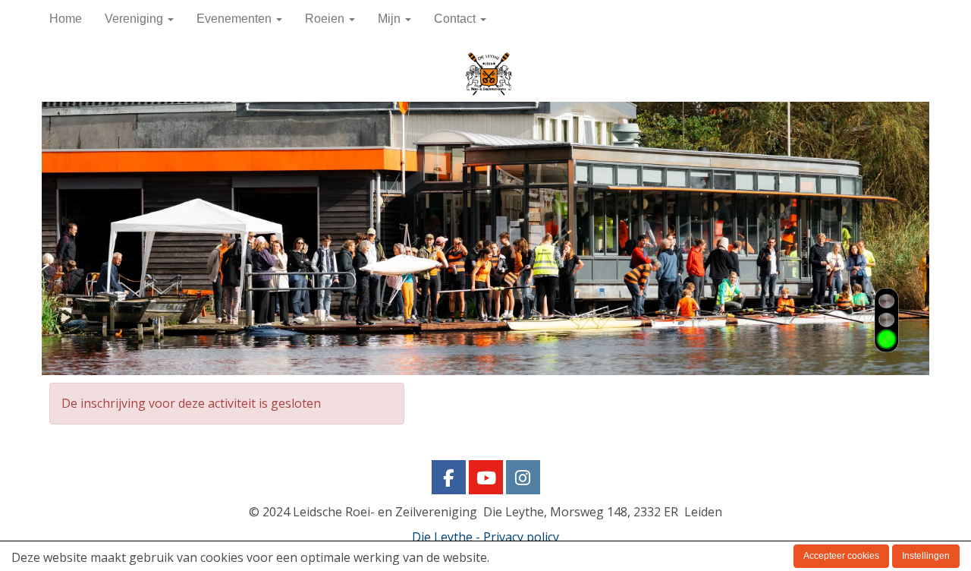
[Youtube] (485, 480)
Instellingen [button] (926, 555)
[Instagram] (523, 480)
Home (65, 18)
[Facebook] (448, 480)
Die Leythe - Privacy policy (485, 536)
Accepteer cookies (841, 555)
